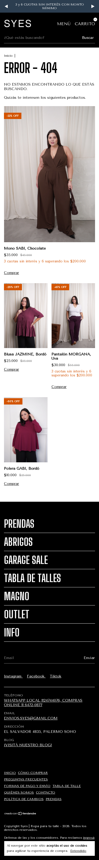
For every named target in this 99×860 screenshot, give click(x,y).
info (12, 632)
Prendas (19, 523)
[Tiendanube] (20, 814)
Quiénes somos (19, 792)
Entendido (78, 851)
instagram (13, 676)
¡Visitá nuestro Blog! (28, 745)
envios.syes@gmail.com (31, 718)
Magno (16, 596)
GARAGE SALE (26, 560)
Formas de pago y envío (27, 786)
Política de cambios (24, 799)
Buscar (88, 37)
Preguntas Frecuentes (26, 779)
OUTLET (16, 614)
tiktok (55, 676)
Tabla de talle (67, 786)
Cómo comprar (33, 773)
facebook (36, 676)
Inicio (8, 56)
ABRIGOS (18, 542)
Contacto (45, 792)
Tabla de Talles (32, 578)
